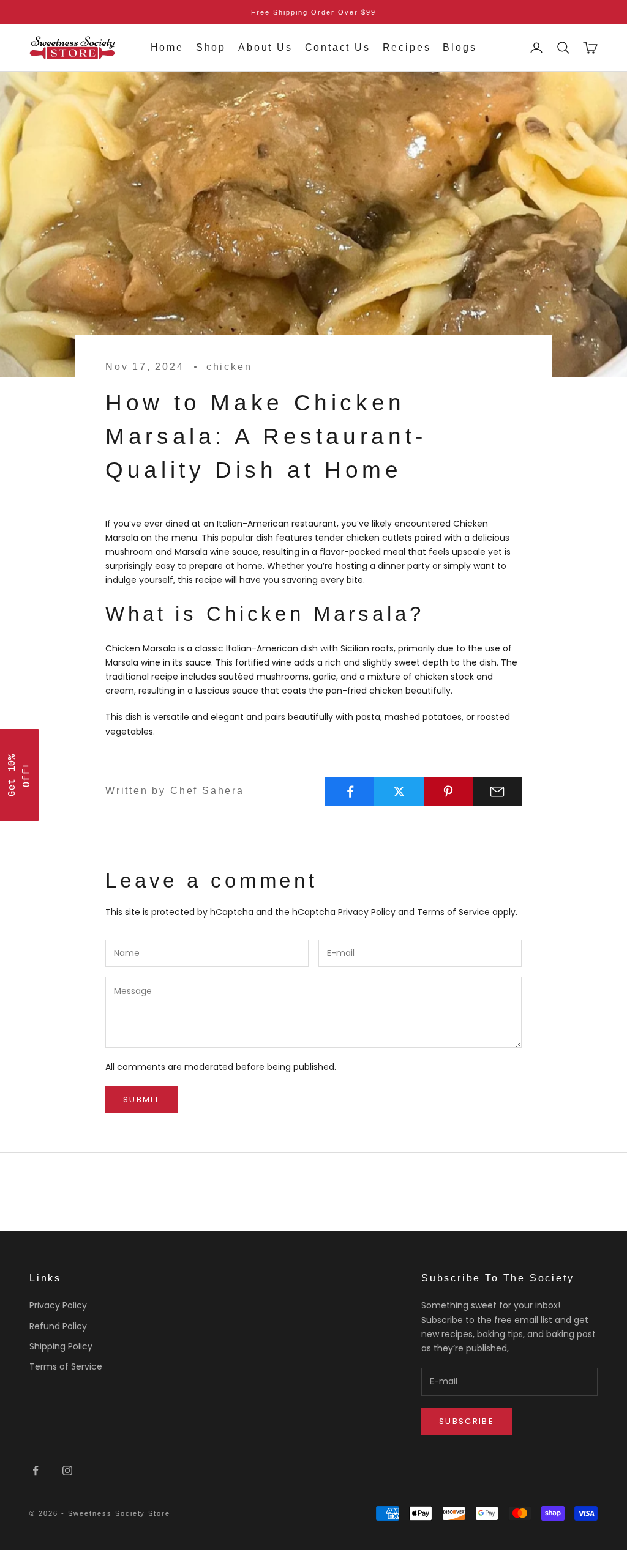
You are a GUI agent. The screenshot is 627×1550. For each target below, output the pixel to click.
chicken (229, 367)
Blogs (459, 47)
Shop (211, 47)
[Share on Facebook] (350, 791)
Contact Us (337, 47)
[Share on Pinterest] (448, 791)
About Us (265, 47)
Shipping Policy (60, 1346)
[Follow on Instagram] (67, 1470)
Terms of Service (453, 912)
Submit (141, 1099)
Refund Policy (58, 1326)
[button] (19, 775)
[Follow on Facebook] (35, 1470)
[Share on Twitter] (399, 791)
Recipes (407, 47)
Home (167, 47)
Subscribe (466, 1421)
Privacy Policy (367, 912)
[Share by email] (497, 791)
